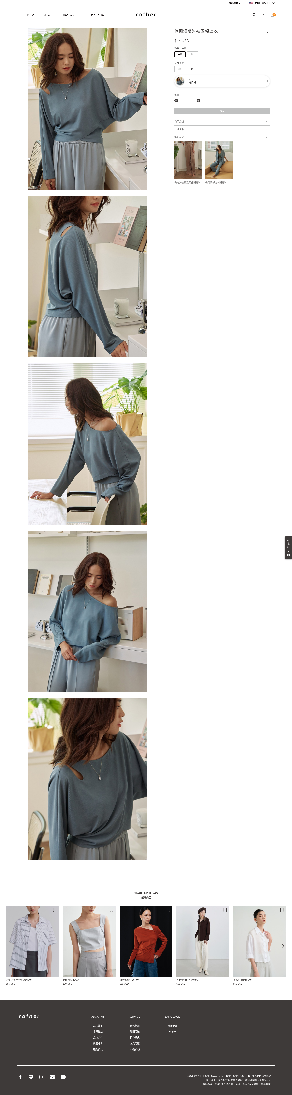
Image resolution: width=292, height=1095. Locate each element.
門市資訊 (135, 1037)
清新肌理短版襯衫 (242, 980)
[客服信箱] (52, 1077)
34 (179, 69)
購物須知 (135, 1026)
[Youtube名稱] (63, 1077)
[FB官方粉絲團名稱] (20, 1077)
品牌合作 (98, 1037)
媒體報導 (98, 1043)
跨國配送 (135, 1031)
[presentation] (283, 946)
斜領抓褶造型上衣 (129, 980)
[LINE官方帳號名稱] (31, 1077)
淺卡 (192, 54)
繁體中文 (235, 3)
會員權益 (98, 1031)
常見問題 (135, 1043)
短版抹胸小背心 (71, 980)
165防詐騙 (135, 1049)
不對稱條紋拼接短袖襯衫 (19, 980)
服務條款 (98, 1049)
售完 (222, 111)
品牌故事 (98, 1026)
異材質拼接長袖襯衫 (187, 980)
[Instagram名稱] (41, 1077)
